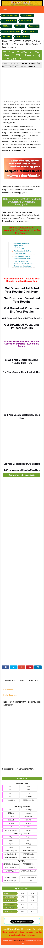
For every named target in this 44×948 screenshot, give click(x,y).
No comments (29, 66)
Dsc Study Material (10, 830)
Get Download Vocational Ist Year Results (22, 326)
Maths (28, 840)
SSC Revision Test (28, 800)
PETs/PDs (29, 820)
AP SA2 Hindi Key (28, 851)
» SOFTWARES (9, 908)
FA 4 (28, 790)
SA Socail (11, 820)
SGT (10, 809)
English (28, 837)
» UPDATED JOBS (10, 901)
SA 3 (10, 797)
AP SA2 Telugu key (11, 851)
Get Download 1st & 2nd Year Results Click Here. (22, 290)
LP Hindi (11, 813)
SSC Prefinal (28, 797)
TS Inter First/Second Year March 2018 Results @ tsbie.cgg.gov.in (21, 55)
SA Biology (28, 816)
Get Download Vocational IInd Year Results (22, 310)
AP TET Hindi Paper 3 (10, 881)
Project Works (11, 800)
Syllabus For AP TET (11, 867)
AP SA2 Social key (28, 857)
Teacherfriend (30, 63)
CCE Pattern (7, 26)
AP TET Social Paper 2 (11, 877)
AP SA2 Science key (11, 857)
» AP (22, 893)
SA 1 (10, 793)
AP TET (28, 830)
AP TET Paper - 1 (11, 871)
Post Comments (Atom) (24, 769)
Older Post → (35, 681)
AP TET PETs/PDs (28, 864)
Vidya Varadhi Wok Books (11, 31)
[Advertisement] (22, 84)
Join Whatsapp (27, 15)
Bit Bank (28, 847)
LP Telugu (29, 809)
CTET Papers (29, 881)
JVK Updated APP (31, 31)
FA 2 (28, 786)
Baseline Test (33, 26)
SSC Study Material (9, 21)
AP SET (18, 26)
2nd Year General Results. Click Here (22, 372)
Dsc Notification (28, 827)
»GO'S (6, 893)
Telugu (11, 837)
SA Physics (10, 816)
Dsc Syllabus (11, 827)
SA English (28, 823)
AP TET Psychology (28, 867)
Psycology (11, 823)
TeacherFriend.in (19, 940)
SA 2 (28, 793)
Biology (28, 844)
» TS (32, 893)
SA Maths (29, 813)
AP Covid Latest (26, 21)
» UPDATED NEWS (10, 897)
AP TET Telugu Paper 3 (29, 877)
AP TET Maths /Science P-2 (28, 872)
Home (22, 681)
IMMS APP (6, 36)
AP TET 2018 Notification (11, 864)
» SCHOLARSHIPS (10, 904)
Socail (11, 847)
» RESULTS (7, 911)
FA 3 (10, 790)
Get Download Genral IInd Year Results (22, 300)
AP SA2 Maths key (28, 854)
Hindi (10, 840)
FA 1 (10, 786)
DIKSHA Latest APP (22, 36)
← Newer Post (9, 681)
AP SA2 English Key (11, 854)
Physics (11, 844)
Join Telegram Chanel (10, 15)
